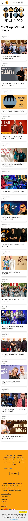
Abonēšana (14, 473)
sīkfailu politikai (14, 519)
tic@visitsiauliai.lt (6, 494)
